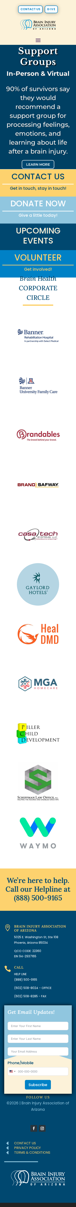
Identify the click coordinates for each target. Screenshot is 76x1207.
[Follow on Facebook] (33, 1128)
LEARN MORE (38, 164)
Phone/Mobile (21, 1062)
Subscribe (37, 1084)
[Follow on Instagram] (42, 1128)
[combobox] (12, 1071)
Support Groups (38, 56)
